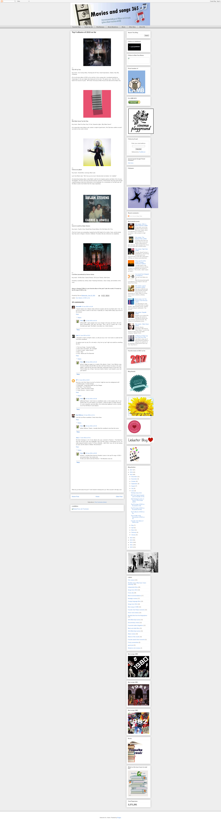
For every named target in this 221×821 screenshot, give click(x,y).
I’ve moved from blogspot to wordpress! (142, 274)
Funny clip (131, 592)
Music (123, 27)
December (134, 476)
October (133, 481)
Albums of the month (133, 636)
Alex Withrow (79, 415)
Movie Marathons (113, 27)
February (134, 532)
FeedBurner (142, 152)
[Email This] (102, 296)
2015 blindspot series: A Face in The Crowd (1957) (137, 500)
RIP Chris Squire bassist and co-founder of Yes (137, 495)
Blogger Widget (139, 216)
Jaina (77, 437)
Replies (79, 317)
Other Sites (132, 27)
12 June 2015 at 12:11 (89, 415)
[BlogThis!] (104, 296)
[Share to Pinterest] (108, 296)
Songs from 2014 (132, 604)
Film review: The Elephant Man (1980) (141, 238)
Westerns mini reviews (134, 648)
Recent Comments (133, 216)
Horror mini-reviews (133, 612)
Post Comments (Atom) (101, 502)
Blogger (119, 817)
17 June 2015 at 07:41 (84, 437)
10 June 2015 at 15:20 (87, 306)
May (132, 525)
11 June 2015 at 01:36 (91, 320)
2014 (131, 537)
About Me (142, 27)
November (134, 479)
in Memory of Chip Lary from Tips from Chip (141, 336)
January (133, 534)
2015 (131, 474)
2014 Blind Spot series (134, 631)
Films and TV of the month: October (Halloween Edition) (140, 262)
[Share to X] (105, 296)
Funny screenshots (133, 642)
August (133, 486)
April (132, 527)
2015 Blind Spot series (134, 619)
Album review (131, 634)
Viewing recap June (136, 492)
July (132, 488)
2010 (131, 547)
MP (77, 380)
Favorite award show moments (136, 639)
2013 (131, 540)
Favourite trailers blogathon (135, 625)
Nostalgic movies (132, 598)
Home (97, 496)
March (133, 530)
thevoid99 (78, 306)
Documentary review (133, 622)
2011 (131, 544)
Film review (131, 580)
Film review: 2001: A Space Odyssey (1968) (141, 224)
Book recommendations (134, 595)
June (132, 490)
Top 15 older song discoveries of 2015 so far (138, 517)
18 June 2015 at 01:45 (91, 362)
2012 (131, 542)
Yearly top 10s (88, 27)
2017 (131, 470)
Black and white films (133, 628)
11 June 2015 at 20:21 (84, 335)
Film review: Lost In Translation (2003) (140, 286)
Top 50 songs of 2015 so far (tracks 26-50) (137, 508)
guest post (131, 645)
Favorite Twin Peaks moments (136, 609)
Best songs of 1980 (133, 607)
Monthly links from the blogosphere (137, 615)
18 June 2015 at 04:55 (91, 453)
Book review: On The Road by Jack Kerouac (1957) (141, 300)
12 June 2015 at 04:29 (83, 380)
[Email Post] (99, 295)
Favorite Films (76, 27)
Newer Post (75, 496)
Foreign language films (134, 601)
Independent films (133, 587)
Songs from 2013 (132, 590)
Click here (130, 163)
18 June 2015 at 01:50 (91, 398)
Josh (77, 335)
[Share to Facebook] (107, 296)
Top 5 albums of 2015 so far (83, 298)
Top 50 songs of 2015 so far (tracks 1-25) (137, 505)
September (134, 483)
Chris (81, 320)
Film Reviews (100, 27)
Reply (77, 314)
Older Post (119, 496)
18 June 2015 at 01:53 (91, 426)
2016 (131, 472)
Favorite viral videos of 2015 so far (137, 521)
